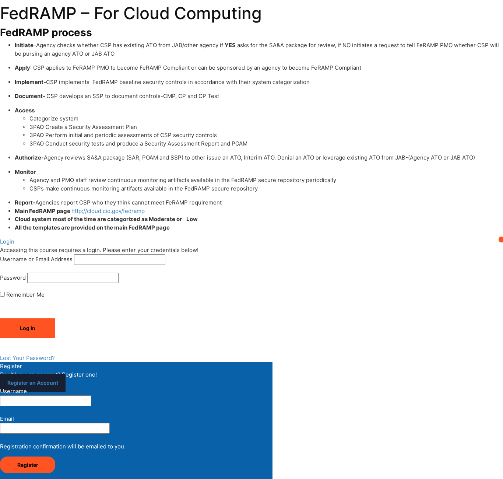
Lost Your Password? (27, 357)
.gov (115, 210)
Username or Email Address (36, 259)
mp (141, 210)
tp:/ (81, 210)
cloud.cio (98, 210)
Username (13, 391)
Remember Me (25, 294)
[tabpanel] (251, 129)
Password (13, 277)
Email (7, 418)
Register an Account (32, 383)
